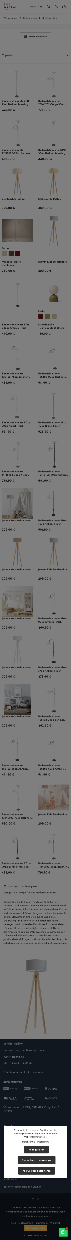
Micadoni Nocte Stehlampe (11, 263)
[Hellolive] (47, 316)
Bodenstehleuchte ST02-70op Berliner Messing (16, 865)
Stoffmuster (10, 1178)
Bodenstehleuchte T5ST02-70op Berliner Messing (51, 718)
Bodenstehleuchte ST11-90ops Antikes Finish (16, 326)
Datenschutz (26, 1222)
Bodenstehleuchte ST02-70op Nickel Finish (16, 424)
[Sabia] (54, 316)
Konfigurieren (36, 1149)
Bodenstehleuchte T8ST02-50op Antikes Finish (51, 767)
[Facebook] (33, 1199)
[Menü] (41, 6)
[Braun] (11, 253)
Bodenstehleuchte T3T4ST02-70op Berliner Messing (16, 816)
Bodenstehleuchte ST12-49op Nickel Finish (52, 424)
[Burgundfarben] (17, 253)
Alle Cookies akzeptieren (36, 1170)
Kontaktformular (33, 1072)
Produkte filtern (38, 36)
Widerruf (55, 1222)
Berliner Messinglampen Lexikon (22, 1186)
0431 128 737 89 (13, 1057)
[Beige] (4, 253)
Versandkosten (14, 1211)
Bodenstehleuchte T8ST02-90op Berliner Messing (51, 375)
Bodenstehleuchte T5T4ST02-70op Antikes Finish (52, 473)
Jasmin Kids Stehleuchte (52, 261)
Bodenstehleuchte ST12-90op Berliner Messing (52, 151)
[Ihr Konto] (56, 6)
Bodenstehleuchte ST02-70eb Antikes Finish (52, 522)
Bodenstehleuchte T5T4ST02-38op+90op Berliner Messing (51, 102)
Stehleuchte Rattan (13, 198)
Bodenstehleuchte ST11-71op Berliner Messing (16, 102)
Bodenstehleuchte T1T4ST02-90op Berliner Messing (52, 865)
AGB (13, 1222)
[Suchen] (48, 6)
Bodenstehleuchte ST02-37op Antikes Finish (52, 669)
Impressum (42, 1222)
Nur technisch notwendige (36, 1160)
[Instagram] (38, 1199)
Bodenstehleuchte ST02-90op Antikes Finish (52, 620)
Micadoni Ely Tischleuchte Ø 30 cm (51, 326)
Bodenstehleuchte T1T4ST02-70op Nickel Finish (15, 473)
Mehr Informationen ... (35, 1136)
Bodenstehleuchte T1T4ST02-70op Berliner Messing (16, 151)
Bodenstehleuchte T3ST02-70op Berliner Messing (15, 375)
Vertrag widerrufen (35, 1227)
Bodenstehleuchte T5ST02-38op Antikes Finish (14, 767)
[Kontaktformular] (63, 1232)
